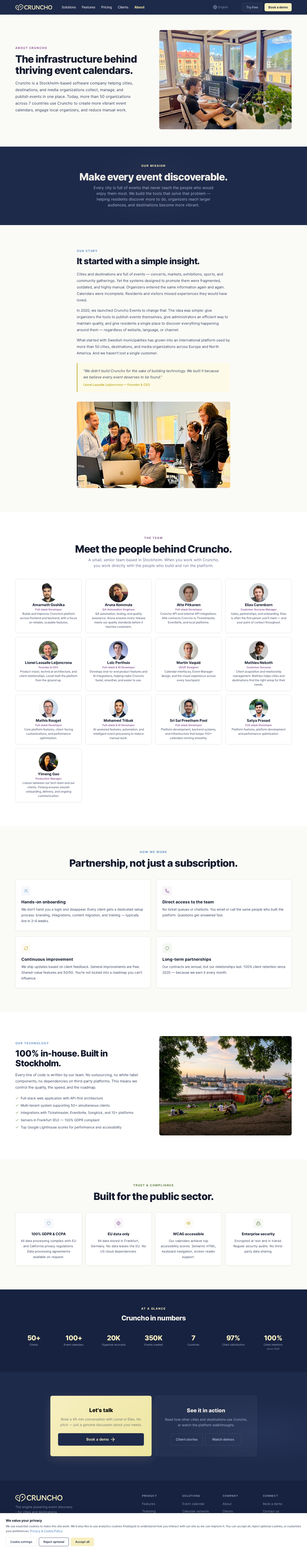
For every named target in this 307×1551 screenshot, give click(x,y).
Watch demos (223, 1439)
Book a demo (278, 7)
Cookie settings (21, 1542)
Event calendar (193, 1504)
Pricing (106, 7)
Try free (252, 7)
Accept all (82, 1542)
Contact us (271, 1511)
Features (88, 7)
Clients (123, 7)
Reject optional (53, 1542)
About (139, 7)
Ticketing (149, 1511)
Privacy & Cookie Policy (46, 1531)
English (223, 7)
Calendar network (195, 1511)
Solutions (69, 7)
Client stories (187, 1439)
